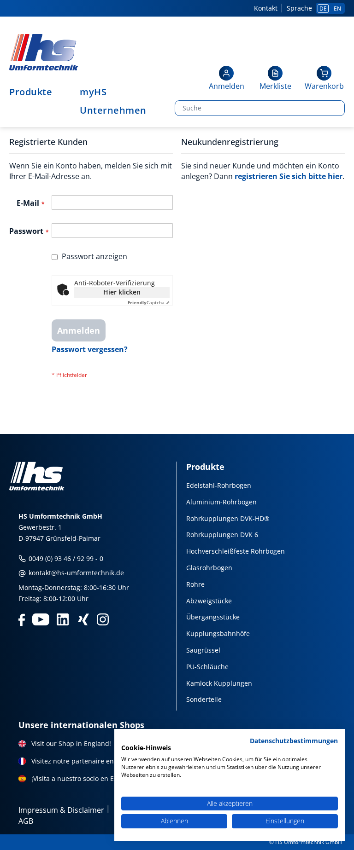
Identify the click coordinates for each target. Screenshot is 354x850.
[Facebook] (21, 618)
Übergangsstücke (213, 617)
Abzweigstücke (209, 600)
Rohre (195, 584)
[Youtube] (40, 618)
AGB (25, 821)
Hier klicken (122, 292)
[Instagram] (103, 618)
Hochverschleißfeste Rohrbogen (235, 551)
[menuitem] (35, 92)
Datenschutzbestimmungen (294, 740)
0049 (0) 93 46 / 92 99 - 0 (65, 558)
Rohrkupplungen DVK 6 (222, 534)
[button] (226, 79)
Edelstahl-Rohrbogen (218, 485)
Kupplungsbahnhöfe (218, 633)
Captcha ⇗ (149, 302)
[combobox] (260, 108)
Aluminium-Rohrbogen (221, 501)
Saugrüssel (203, 650)
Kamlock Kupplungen (219, 683)
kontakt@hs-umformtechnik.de (75, 572)
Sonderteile (204, 699)
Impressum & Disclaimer (61, 810)
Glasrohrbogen (209, 567)
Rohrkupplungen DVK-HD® (228, 518)
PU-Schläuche (207, 666)
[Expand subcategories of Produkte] (56, 92)
